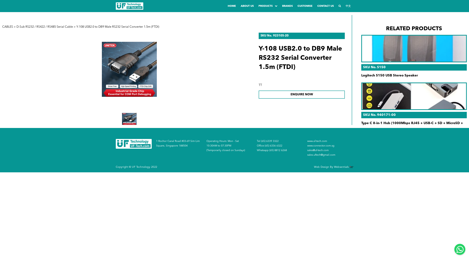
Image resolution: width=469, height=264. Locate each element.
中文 (348, 6)
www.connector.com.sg (320, 145)
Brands (287, 6)
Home (232, 6)
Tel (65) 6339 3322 (268, 141)
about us (247, 6)
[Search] (339, 6)
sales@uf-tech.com (318, 150)
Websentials (342, 167)
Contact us (325, 6)
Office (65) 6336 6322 (269, 145)
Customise (305, 6)
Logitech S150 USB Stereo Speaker (389, 75)
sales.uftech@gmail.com (321, 155)
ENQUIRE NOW (302, 94)
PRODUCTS (265, 6)
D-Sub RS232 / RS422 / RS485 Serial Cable (44, 26)
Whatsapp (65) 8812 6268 (272, 150)
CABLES (7, 26)
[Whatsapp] (459, 249)
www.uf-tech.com (317, 141)
